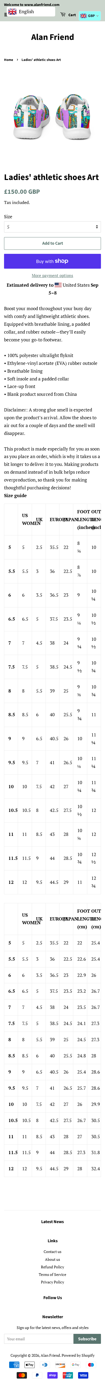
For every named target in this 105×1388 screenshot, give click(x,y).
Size (8, 216)
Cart (72, 15)
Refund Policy (52, 1266)
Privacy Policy (52, 1282)
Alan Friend (52, 37)
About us (52, 1259)
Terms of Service (52, 1274)
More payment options (52, 275)
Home (8, 59)
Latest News (52, 1222)
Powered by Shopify (78, 1355)
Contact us (52, 1251)
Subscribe (87, 1339)
